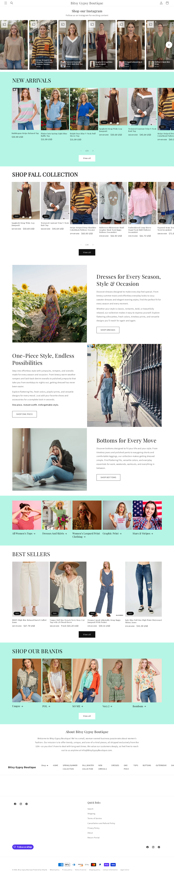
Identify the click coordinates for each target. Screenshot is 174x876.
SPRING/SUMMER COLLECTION (70, 767)
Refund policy (55, 870)
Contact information (110, 870)
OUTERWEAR (161, 765)
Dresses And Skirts (53, 533)
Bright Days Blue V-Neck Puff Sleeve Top (83, 134)
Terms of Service (95, 818)
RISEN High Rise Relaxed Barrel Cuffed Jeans (29, 621)
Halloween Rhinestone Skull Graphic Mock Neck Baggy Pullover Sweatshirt (111, 229)
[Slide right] (93, 151)
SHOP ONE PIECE (24, 414)
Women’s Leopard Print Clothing (86, 535)
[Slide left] (81, 151)
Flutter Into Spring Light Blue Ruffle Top (54, 134)
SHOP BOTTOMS (108, 477)
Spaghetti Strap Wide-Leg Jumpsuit (110, 130)
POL (44, 706)
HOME (55, 765)
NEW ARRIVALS (102, 767)
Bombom (138, 706)
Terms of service (80, 870)
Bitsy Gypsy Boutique (25, 870)
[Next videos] (169, 45)
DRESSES (115, 765)
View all (87, 158)
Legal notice (124, 870)
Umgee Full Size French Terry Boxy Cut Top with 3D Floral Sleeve (67, 621)
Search (91, 809)
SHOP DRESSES (108, 330)
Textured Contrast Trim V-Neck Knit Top (142, 130)
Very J (106, 706)
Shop (43, 765)
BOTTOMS (147, 765)
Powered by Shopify (40, 870)
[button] (6, 3)
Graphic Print (111, 533)
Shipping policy (94, 870)
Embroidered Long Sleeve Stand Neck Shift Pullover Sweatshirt (139, 229)
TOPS (135, 765)
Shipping (91, 813)
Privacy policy (67, 870)
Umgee (16, 706)
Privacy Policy (93, 828)
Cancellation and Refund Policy (101, 823)
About (90, 833)
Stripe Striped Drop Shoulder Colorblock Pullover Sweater (83, 228)
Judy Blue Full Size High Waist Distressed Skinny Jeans (143, 621)
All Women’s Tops (22, 533)
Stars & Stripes (141, 533)
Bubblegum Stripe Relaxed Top (25, 133)
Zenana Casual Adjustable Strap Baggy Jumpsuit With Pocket (104, 621)
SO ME (76, 706)
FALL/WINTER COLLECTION (88, 767)
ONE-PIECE (126, 767)
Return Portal (94, 837)
